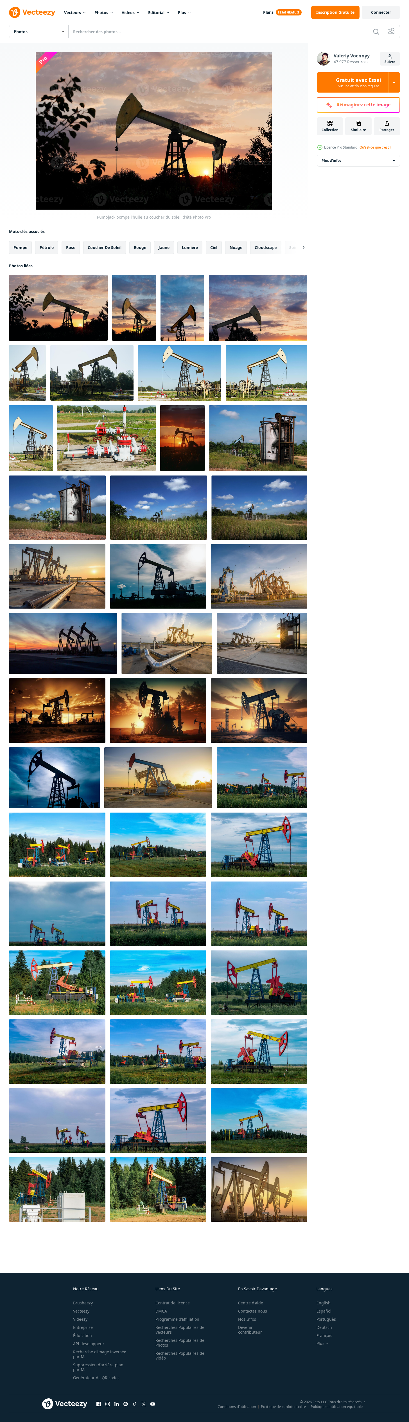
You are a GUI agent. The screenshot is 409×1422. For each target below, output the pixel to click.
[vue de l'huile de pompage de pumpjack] (31, 438)
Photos (101, 12)
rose (70, 247)
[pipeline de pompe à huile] (106, 438)
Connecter (381, 12)
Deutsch (324, 1327)
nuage (236, 247)
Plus (182, 12)
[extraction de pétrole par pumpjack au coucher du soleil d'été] (134, 308)
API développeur (88, 1343)
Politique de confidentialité (283, 1406)
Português (326, 1319)
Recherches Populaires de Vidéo (179, 1356)
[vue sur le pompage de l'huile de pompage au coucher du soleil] (258, 308)
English (324, 1303)
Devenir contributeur (250, 1330)
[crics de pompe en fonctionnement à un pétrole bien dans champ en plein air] (158, 914)
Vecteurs (72, 12)
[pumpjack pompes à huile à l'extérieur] (92, 373)
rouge (140, 247)
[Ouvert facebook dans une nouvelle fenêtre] (98, 1403)
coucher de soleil (104, 247)
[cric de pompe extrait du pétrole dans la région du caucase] (182, 308)
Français (324, 1335)
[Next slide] (299, 247)
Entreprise (83, 1327)
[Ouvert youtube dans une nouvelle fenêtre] (152, 1403)
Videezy (80, 1319)
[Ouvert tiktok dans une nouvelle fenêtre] (134, 1403)
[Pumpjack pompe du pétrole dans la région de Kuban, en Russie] (179, 373)
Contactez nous (252, 1311)
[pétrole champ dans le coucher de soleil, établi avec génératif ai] (57, 710)
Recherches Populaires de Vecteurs (179, 1330)
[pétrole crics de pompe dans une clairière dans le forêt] (262, 777)
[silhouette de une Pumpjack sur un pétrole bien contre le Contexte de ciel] (158, 576)
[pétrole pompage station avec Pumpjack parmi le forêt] (57, 982)
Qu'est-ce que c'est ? (375, 147)
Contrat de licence (172, 1303)
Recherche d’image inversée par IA (99, 1354)
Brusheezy (83, 1303)
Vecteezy (81, 1311)
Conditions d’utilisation (237, 1406)
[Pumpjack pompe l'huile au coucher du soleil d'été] (58, 308)
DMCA (161, 1311)
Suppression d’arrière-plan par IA (98, 1367)
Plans (268, 12)
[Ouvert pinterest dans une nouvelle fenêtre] (125, 1403)
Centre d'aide (250, 1303)
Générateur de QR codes (96, 1377)
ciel (213, 247)
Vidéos (128, 12)
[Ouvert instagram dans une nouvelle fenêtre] (107, 1403)
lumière (190, 247)
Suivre (390, 61)
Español (324, 1311)
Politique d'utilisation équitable (337, 1406)
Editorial (156, 12)
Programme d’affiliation (177, 1319)
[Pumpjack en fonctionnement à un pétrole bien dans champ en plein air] (259, 845)
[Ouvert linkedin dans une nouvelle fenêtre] (116, 1403)
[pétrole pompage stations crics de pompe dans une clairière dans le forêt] (158, 1051)
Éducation (82, 1335)
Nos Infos (247, 1319)
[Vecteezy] (32, 12)
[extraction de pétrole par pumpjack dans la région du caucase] (266, 373)
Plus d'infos (331, 160)
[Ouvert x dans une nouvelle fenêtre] (143, 1403)
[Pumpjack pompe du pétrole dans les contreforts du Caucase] (27, 373)
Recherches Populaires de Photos (179, 1343)
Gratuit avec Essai (358, 82)
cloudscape (266, 247)
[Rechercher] (376, 31)
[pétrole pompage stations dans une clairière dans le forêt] (57, 845)
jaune (164, 247)
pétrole (47, 247)
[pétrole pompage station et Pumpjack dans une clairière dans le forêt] (57, 1189)
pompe (20, 247)
